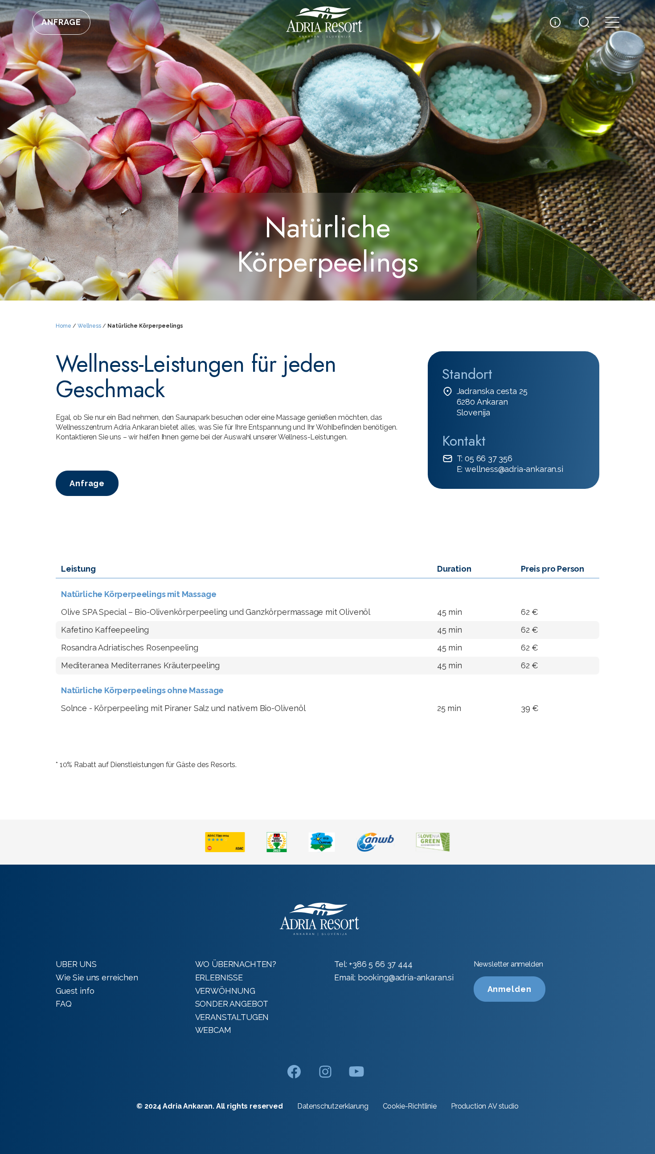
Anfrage (61, 22)
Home (63, 326)
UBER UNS (76, 964)
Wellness (89, 326)
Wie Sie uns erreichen (97, 977)
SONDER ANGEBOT (232, 1003)
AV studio (503, 1106)
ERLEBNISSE (219, 977)
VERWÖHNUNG (225, 991)
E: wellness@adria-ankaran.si (510, 469)
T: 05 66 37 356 (484, 458)
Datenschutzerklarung (332, 1106)
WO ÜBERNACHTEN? (236, 964)
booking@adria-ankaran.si (406, 977)
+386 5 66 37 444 (380, 964)
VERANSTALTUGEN (232, 1017)
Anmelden (509, 989)
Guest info (75, 991)
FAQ (64, 1003)
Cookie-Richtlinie (410, 1106)
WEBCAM (213, 1030)
